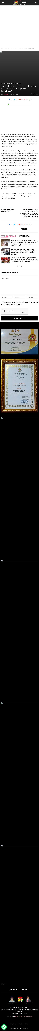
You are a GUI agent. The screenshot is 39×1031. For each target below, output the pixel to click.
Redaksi (6, 94)
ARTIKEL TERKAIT (8, 236)
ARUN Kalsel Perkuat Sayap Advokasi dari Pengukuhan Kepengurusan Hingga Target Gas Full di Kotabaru (24, 259)
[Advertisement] (19, 26)
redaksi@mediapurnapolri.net (23, 1016)
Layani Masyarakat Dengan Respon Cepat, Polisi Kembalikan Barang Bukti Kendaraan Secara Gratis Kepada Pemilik (24, 251)
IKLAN (26, 1024)
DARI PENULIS (24, 236)
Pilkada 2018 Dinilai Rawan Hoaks (8, 210)
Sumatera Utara (17, 83)
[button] (36, 2)
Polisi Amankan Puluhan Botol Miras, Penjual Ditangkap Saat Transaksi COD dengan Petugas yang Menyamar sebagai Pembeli (24, 243)
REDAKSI (20, 1024)
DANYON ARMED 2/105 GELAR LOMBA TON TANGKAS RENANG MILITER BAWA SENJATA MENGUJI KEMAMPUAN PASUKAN (29, 213)
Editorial (10, 48)
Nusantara (9, 83)
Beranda (3, 48)
